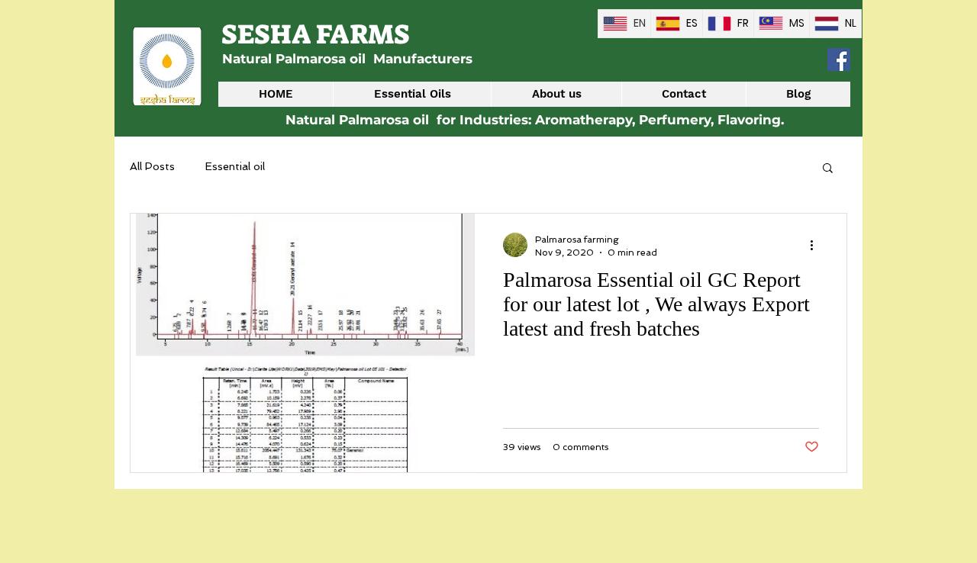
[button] (828, 169)
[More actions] (817, 245)
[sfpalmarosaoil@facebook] (838, 59)
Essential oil (235, 166)
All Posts (152, 166)
